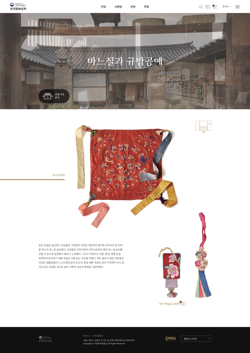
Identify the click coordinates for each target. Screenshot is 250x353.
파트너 (86, 335)
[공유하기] (201, 7)
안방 (132, 7)
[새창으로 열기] (170, 339)
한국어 (226, 6)
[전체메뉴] (237, 7)
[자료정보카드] (214, 7)
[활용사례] (208, 7)
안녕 (103, 7)
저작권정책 (98, 335)
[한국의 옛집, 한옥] (54, 96)
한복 (146, 7)
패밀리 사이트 (190, 338)
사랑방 (118, 7)
